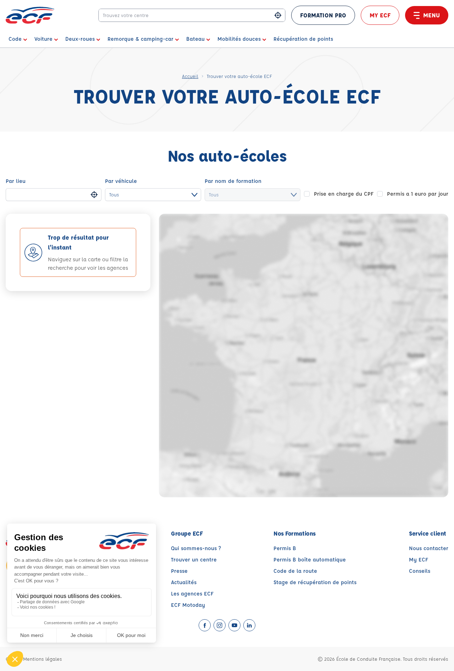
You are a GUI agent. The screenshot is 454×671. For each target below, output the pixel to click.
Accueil (190, 76)
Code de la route (295, 570)
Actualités (183, 582)
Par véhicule (121, 181)
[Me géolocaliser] (278, 15)
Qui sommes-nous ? (196, 548)
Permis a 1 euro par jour (417, 193)
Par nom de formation (233, 181)
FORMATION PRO (323, 15)
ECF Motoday (188, 605)
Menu (431, 15)
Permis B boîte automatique (309, 559)
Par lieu (16, 181)
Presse (179, 570)
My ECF (380, 15)
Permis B (284, 548)
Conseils (419, 570)
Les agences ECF (192, 593)
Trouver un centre (194, 559)
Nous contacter (428, 548)
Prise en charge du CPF (343, 193)
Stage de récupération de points (314, 582)
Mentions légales (42, 659)
